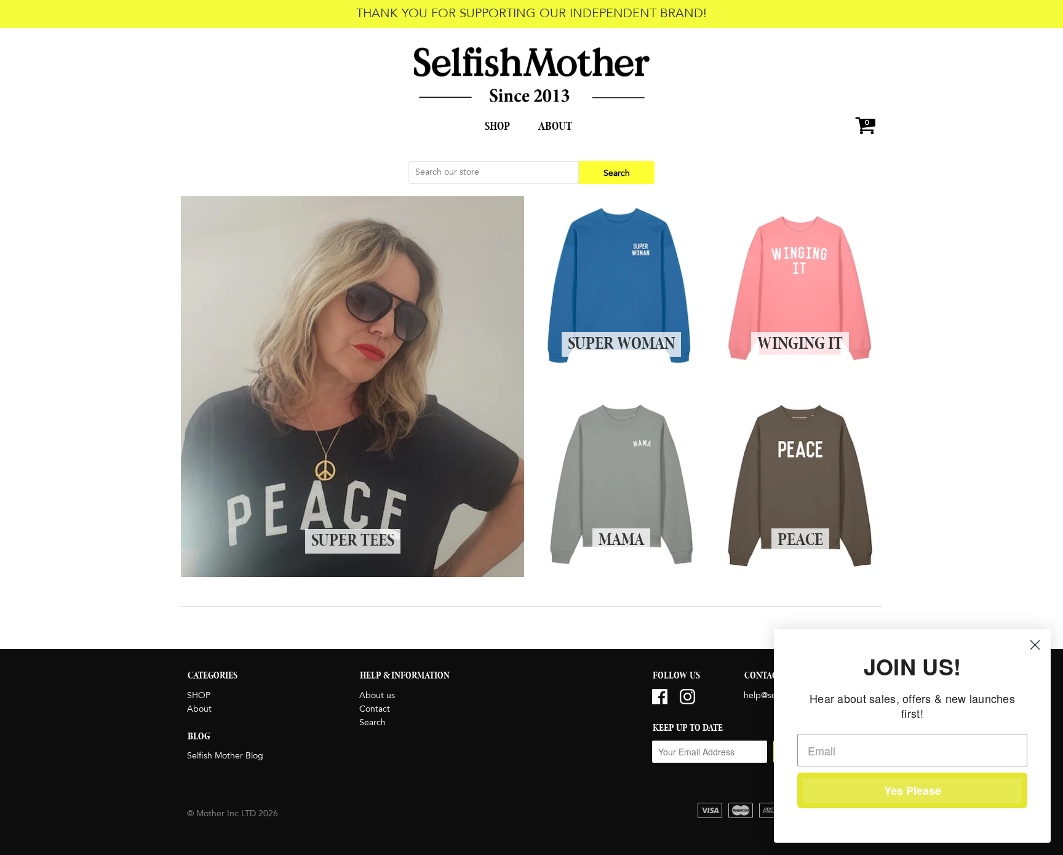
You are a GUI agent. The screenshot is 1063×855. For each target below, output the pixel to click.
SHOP (497, 127)
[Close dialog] (1035, 645)
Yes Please (912, 790)
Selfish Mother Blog (225, 756)
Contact (374, 709)
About (555, 127)
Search (372, 722)
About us (377, 695)
